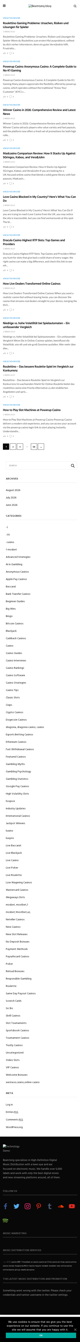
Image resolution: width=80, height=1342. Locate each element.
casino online (70, 1261)
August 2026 (13, 490)
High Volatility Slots (17, 793)
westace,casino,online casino (23, 1082)
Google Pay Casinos (17, 786)
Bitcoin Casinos (14, 623)
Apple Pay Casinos (16, 579)
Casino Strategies (16, 682)
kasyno (10, 838)
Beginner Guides (15, 601)
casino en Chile (45, 1261)
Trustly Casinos (14, 1045)
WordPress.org (14, 1127)
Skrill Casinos (13, 1015)
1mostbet (26, 1261)
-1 (7, 527)
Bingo (9, 616)
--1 (7, 1261)
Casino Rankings (15, 668)
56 (34, 446)
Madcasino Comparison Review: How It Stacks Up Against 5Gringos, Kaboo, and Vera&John (39, 155)
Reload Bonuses (15, 971)
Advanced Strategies (18, 557)
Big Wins (11, 608)
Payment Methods (17, 949)
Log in (9, 1104)
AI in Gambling (14, 564)
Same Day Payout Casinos (21, 993)
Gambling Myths (15, 764)
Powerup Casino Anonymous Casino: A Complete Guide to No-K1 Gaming (39, 68)
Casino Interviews (16, 660)
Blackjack (11, 631)
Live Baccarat (13, 845)
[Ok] (75, 1329)
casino (35, 1261)
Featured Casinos (16, 756)
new (58, 1265)
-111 (8, 534)
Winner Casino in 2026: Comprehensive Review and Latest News (39, 111)
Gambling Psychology (18, 771)
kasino (9, 830)
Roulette (11, 986)
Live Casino (12, 860)
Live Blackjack (14, 853)
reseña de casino (27, 1269)
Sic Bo (9, 1008)
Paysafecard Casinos (17, 956)
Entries (12, 1112)
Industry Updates (15, 808)
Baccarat (11, 586)
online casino (66, 1265)
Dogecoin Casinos (16, 719)
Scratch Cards (13, 1001)
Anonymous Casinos (17, 571)
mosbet (45, 1265)
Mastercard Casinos (17, 890)
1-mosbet (11, 549)
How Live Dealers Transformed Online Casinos (31, 283)
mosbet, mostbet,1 (17, 904)
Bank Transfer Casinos (18, 594)
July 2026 (11, 497)
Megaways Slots (15, 897)
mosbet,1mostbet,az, (18, 912)
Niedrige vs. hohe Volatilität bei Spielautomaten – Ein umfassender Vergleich (36, 325)
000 (18, 1261)
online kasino (8, 1269)
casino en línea (58, 1261)
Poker (9, 964)
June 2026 (11, 505)
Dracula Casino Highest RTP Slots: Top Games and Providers (34, 242)
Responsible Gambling (18, 978)
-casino (10, 542)
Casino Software (15, 675)
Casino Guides (14, 653)
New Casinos (13, 927)
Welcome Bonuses (16, 1075)
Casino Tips (12, 690)
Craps (9, 705)
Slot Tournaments (16, 1023)
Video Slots (12, 1060)
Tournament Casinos (17, 1038)
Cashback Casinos (16, 638)
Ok (41, 1335)
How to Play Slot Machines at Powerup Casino (32, 409)
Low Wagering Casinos (19, 882)
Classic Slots (13, 697)
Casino (9, 645)
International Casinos (18, 816)
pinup (17, 1269)
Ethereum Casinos (16, 742)
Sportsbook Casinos (17, 1030)
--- (5, 1261)
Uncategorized (11, 18)
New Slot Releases (16, 934)
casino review (8, 1265)
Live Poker (12, 867)
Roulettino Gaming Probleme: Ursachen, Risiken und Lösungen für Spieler (35, 25)
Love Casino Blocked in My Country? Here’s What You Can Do (39, 198)
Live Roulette (14, 875)
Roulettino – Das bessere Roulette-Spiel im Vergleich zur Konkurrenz (38, 368)
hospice (10, 801)
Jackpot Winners (15, 823)
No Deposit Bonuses (17, 941)
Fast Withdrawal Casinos (20, 749)
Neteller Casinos (15, 919)
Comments (14, 1119)
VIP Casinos (12, 1067)
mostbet (52, 1265)
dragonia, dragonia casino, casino (25, 727)
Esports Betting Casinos (19, 734)
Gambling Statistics (17, 779)
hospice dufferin (22, 1265)
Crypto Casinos (14, 712)
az (32, 1261)
